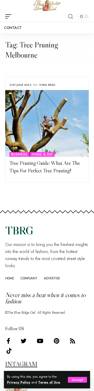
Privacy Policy (18, 382)
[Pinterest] (56, 341)
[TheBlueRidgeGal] (47, 5)
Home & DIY (42, 154)
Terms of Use (49, 382)
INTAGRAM (21, 364)
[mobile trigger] (9, 16)
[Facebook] (8, 341)
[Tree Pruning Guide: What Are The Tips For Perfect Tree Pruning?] (47, 123)
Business (19, 154)
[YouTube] (40, 341)
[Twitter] (23, 341)
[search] (70, 17)
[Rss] (72, 341)
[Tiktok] (9, 351)
